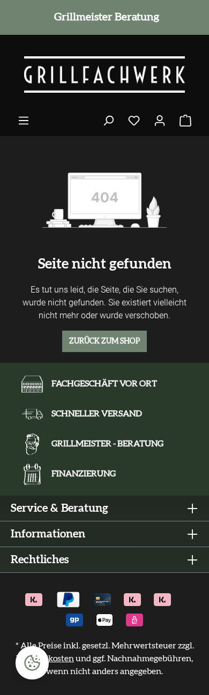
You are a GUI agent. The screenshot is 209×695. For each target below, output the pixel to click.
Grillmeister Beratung (104, 17)
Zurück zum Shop (104, 341)
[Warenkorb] (185, 121)
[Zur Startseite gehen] (104, 74)
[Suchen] (108, 121)
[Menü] (23, 121)
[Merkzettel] (134, 121)
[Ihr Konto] (160, 121)
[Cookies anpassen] (32, 663)
